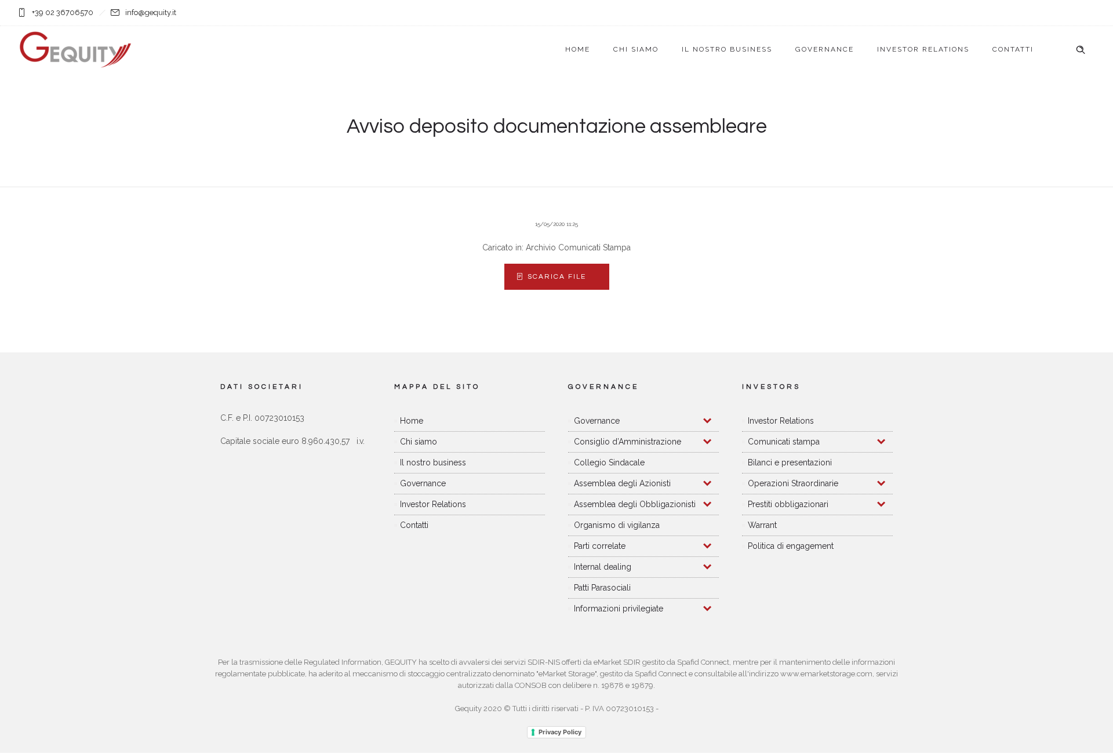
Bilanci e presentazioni (790, 462)
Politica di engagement (791, 546)
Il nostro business (727, 49)
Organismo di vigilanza (617, 525)
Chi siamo (636, 49)
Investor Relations (923, 49)
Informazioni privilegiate (618, 608)
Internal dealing (602, 566)
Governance (824, 49)
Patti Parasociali (602, 587)
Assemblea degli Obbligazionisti (635, 504)
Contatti (1013, 49)
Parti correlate (599, 546)
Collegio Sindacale (609, 462)
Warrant (762, 525)
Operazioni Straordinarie (793, 483)
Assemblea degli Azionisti (622, 483)
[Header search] (1080, 50)
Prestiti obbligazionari (788, 504)
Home (577, 49)
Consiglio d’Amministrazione (627, 441)
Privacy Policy (560, 732)
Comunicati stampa (784, 441)
